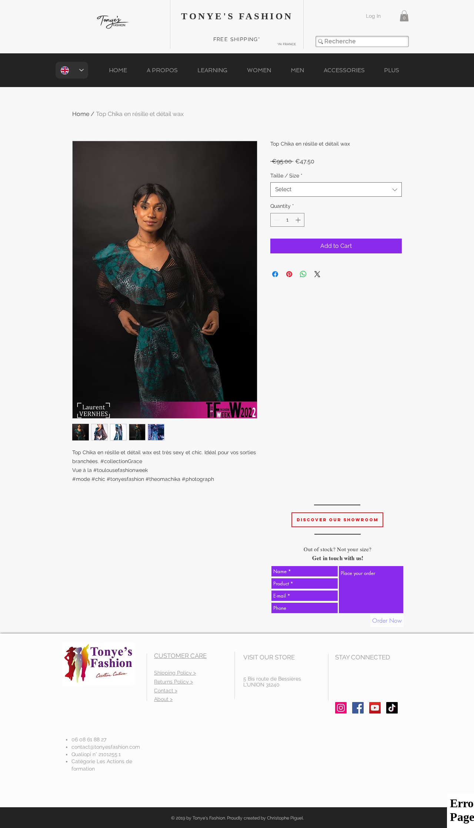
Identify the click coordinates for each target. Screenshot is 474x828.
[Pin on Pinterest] (289, 274)
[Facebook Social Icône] (358, 708)
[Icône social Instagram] (341, 708)
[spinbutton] (287, 219)
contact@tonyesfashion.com (105, 747)
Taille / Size (286, 176)
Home (80, 113)
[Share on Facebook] (275, 274)
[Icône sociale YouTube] (375, 708)
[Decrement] (276, 219)
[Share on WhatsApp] (303, 274)
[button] (404, 15)
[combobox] (336, 189)
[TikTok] (392, 708)
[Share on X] (317, 274)
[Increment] (298, 219)
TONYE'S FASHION (237, 16)
